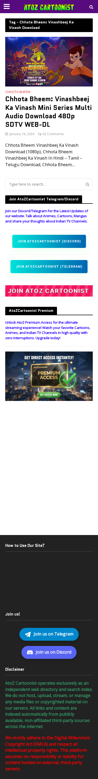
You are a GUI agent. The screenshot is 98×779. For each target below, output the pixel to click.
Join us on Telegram (53, 634)
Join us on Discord (53, 652)
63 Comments (53, 134)
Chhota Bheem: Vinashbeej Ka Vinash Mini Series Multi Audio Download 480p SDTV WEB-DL (48, 112)
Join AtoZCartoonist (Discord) (49, 241)
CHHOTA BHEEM (17, 92)
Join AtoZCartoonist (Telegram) (49, 266)
